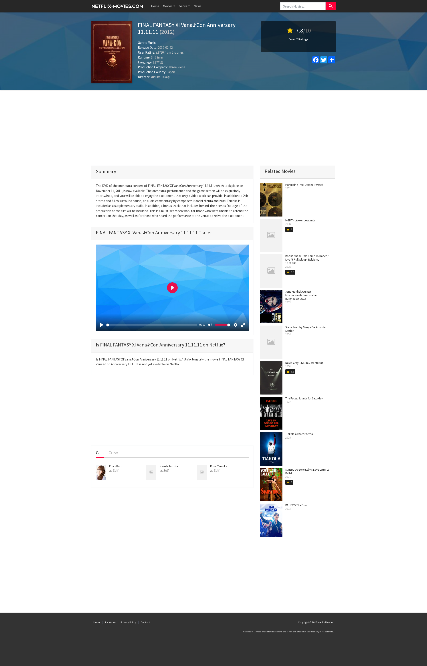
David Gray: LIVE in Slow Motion (304, 363)
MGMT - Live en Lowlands (300, 220)
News (197, 6)
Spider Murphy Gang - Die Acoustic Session (305, 329)
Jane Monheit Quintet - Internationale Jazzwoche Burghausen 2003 (300, 295)
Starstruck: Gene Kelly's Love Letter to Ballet (307, 471)
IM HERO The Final (296, 505)
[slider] (151, 325)
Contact (145, 622)
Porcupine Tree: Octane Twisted (304, 185)
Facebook (110, 622)
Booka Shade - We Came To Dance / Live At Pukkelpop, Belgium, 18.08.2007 (307, 259)
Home (155, 6)
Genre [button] (183, 6)
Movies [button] (168, 6)
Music (152, 42)
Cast (100, 452)
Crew (113, 452)
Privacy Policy (128, 622)
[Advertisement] (213, 128)
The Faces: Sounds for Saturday (304, 398)
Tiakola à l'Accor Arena (299, 434)
